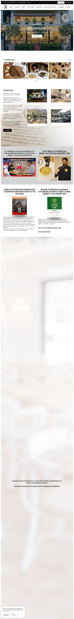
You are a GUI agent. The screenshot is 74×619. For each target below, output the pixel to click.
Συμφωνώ (6, 614)
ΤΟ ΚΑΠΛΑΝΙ (17, 7)
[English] (28, 2)
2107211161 (44, 32)
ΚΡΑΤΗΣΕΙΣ (68, 7)
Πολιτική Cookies (6, 611)
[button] (66, 65)
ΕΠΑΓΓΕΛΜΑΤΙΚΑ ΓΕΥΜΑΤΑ (50, 7)
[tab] (35, 80)
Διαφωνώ (14, 614)
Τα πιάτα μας (9, 60)
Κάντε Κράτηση (61, 2)
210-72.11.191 (12, 2)
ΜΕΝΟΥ (23, 7)
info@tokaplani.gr (23, 2)
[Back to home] (5, 7)
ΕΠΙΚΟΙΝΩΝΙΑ (61, 7)
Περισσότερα (7, 130)
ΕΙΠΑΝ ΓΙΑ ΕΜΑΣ (30, 7)
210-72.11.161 (6, 2)
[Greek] (29, 2)
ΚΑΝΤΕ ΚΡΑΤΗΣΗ (37, 36)
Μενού (69, 59)
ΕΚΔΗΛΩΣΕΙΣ (39, 7)
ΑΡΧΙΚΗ (11, 7)
